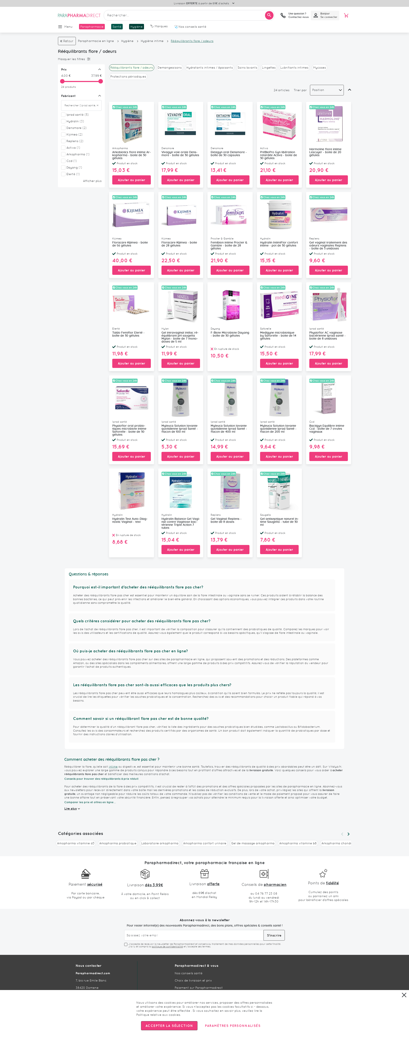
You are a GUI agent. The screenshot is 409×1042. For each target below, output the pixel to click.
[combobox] (189, 15)
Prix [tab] (64, 69)
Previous (342, 834)
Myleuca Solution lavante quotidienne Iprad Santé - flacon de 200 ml (278, 428)
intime (113, 766)
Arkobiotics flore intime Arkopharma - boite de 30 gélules (131, 155)
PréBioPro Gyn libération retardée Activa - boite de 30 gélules (278, 155)
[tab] (80, 59)
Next (348, 834)
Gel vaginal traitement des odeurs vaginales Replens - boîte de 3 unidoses (328, 245)
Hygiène (127, 41)
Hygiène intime (152, 41)
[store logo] (79, 15)
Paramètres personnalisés (232, 1026)
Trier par (300, 90)
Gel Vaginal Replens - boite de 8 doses (226, 520)
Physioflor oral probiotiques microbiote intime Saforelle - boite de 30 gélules (129, 430)
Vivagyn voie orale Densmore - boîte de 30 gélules (180, 154)
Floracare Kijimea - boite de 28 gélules (179, 244)
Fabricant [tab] (68, 96)
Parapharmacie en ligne (96, 41)
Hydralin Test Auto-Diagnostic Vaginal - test (130, 520)
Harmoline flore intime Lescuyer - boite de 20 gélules (325, 152)
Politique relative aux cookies (158, 1014)
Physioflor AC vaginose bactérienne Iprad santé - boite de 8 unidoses (327, 335)
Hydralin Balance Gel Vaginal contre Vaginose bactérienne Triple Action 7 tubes (180, 523)
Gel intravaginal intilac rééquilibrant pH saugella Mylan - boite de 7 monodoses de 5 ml (180, 337)
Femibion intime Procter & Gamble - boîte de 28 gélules (229, 245)
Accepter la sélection (169, 1026)
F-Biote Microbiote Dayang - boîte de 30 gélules (230, 334)
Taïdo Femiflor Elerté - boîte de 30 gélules (128, 334)
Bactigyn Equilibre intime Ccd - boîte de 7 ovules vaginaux (326, 428)
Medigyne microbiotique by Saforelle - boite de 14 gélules (278, 335)
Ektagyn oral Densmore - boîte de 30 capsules (229, 154)
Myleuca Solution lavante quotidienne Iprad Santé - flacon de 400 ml (229, 428)
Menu (68, 26)
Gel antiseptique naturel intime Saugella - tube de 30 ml (279, 521)
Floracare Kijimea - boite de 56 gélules (130, 244)
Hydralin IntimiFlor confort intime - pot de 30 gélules (279, 244)
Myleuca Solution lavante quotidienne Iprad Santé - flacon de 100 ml (179, 428)
